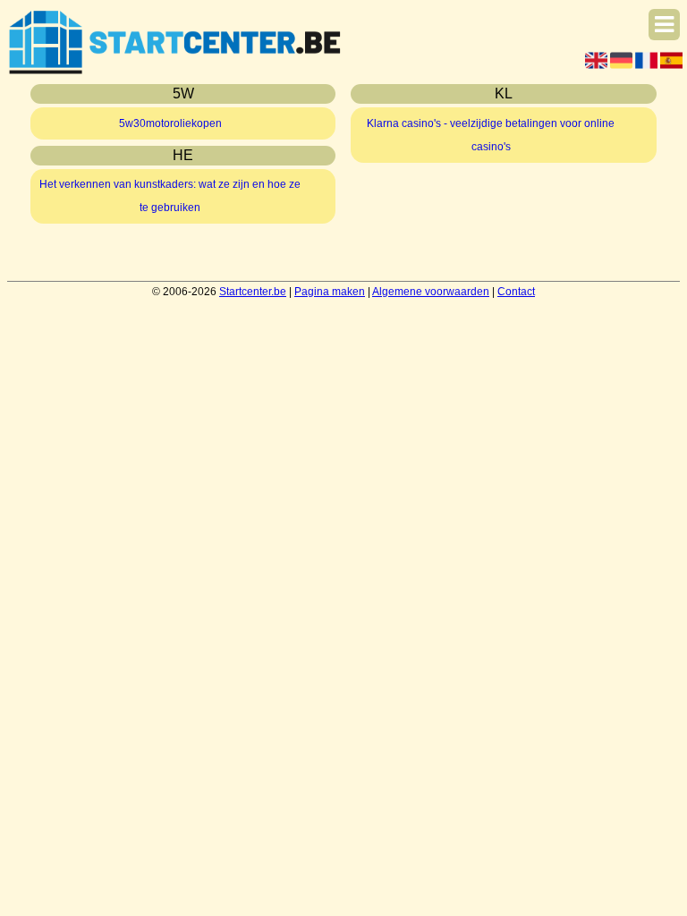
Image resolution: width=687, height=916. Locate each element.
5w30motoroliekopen (170, 123)
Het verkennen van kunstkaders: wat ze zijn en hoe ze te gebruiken (170, 196)
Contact (516, 291)
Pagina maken (329, 291)
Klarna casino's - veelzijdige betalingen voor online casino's (491, 135)
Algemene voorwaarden (430, 291)
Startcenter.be (252, 291)
